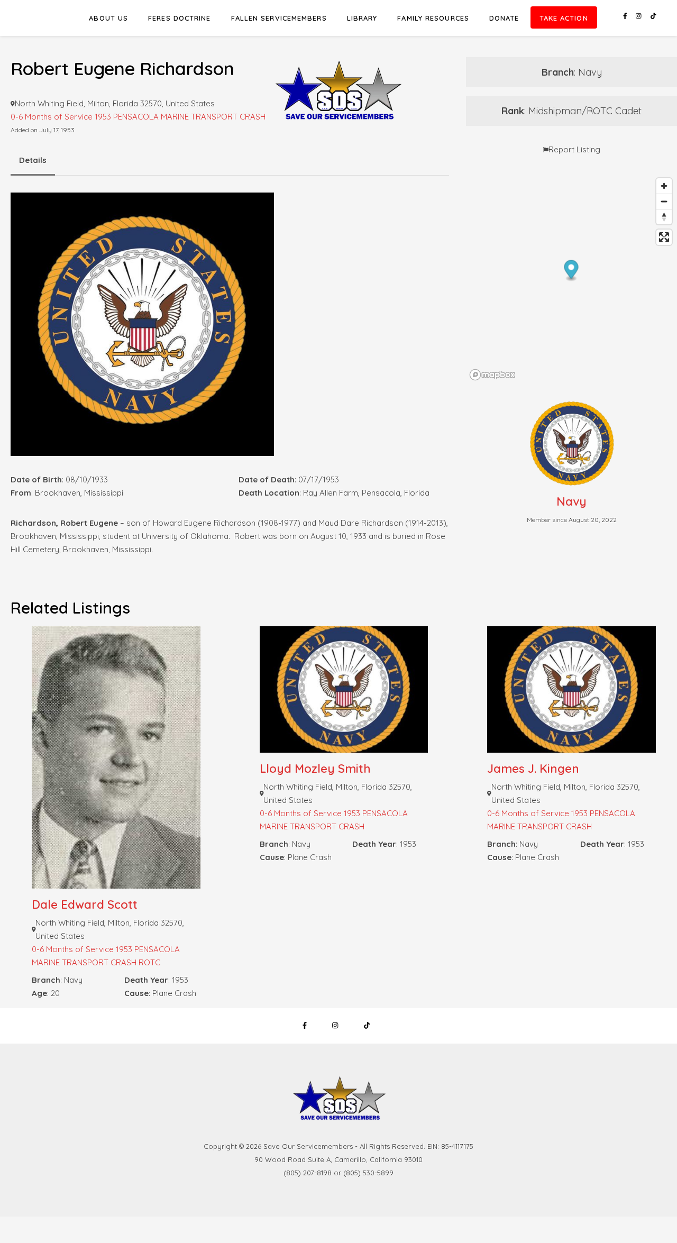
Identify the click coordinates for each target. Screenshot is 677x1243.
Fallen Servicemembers (279, 18)
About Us (108, 18)
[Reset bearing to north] (664, 216)
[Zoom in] (664, 186)
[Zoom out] (664, 201)
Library (362, 18)
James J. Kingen (533, 768)
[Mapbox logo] (492, 375)
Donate (504, 18)
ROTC (149, 962)
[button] (571, 271)
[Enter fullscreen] (664, 237)
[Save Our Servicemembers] (338, 68)
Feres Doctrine (179, 18)
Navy (571, 501)
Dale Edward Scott (85, 904)
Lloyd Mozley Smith (315, 768)
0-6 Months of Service (73, 949)
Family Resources (433, 18)
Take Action (563, 18)
